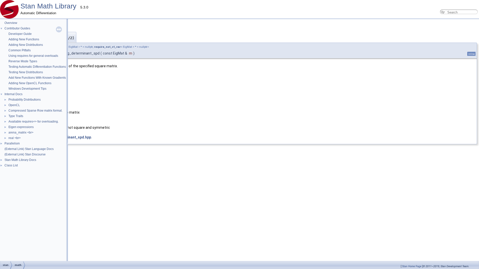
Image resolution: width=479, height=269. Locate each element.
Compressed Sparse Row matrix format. (35, 110)
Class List (11, 165)
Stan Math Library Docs (20, 160)
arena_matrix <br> (20, 132)
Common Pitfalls (19, 50)
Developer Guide (20, 34)
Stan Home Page (411, 266)
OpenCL (14, 105)
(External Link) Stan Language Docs (29, 149)
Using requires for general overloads (33, 56)
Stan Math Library (48, 6)
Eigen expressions (21, 127)
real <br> (14, 138)
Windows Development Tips (27, 88)
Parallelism (12, 143)
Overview (10, 23)
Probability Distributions (24, 99)
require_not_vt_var (107, 47)
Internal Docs (13, 94)
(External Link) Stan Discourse (25, 154)
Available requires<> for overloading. (33, 121)
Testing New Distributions (25, 72)
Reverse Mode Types (22, 61)
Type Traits (15, 116)
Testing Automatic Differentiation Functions (37, 66)
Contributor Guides (17, 28)
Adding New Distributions (25, 45)
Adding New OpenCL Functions (29, 83)
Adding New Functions (23, 39)
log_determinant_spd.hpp (69, 137)
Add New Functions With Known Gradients (37, 77)
